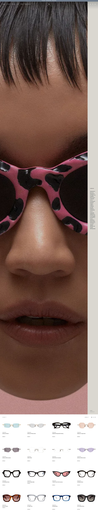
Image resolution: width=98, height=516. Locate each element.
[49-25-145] (11, 498)
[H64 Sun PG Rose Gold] (36, 426)
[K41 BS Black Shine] (11, 474)
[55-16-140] (11, 425)
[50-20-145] (61, 498)
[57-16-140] (11, 449)
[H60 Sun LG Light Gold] (86, 426)
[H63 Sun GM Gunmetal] (11, 450)
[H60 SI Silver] (36, 450)
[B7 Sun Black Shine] (86, 498)
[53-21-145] (61, 473)
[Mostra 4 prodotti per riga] (95, 417)
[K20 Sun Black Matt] (36, 474)
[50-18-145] (61, 425)
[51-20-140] (36, 449)
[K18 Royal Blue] (61, 498)
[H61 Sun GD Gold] (11, 426)
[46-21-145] (11, 473)
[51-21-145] (86, 473)
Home (91, 410)
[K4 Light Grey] (36, 498)
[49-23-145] (36, 473)
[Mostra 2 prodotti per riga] (91, 417)
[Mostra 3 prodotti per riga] (93, 417)
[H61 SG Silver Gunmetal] (61, 450)
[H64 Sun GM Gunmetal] (86, 450)
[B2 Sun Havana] (11, 498)
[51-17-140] (86, 425)
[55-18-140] (36, 425)
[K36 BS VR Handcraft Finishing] (61, 426)
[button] (4, 4)
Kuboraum (4, 432)
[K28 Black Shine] (86, 474)
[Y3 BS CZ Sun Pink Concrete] (61, 474)
